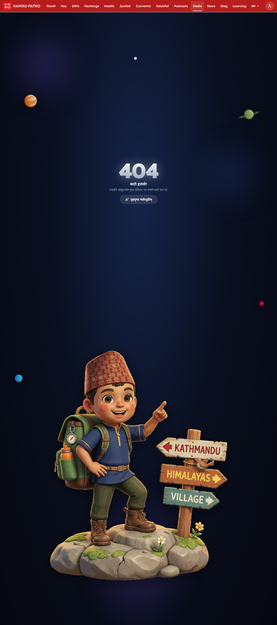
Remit (51, 6)
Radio (197, 6)
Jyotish (125, 6)
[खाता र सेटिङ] (270, 6)
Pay (64, 6)
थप (253, 6)
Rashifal (162, 6)
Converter (143, 6)
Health (109, 6)
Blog (224, 6)
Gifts (75, 6)
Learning (239, 6)
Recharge (91, 6)
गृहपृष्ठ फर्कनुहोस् (141, 199)
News (211, 6)
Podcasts (181, 6)
